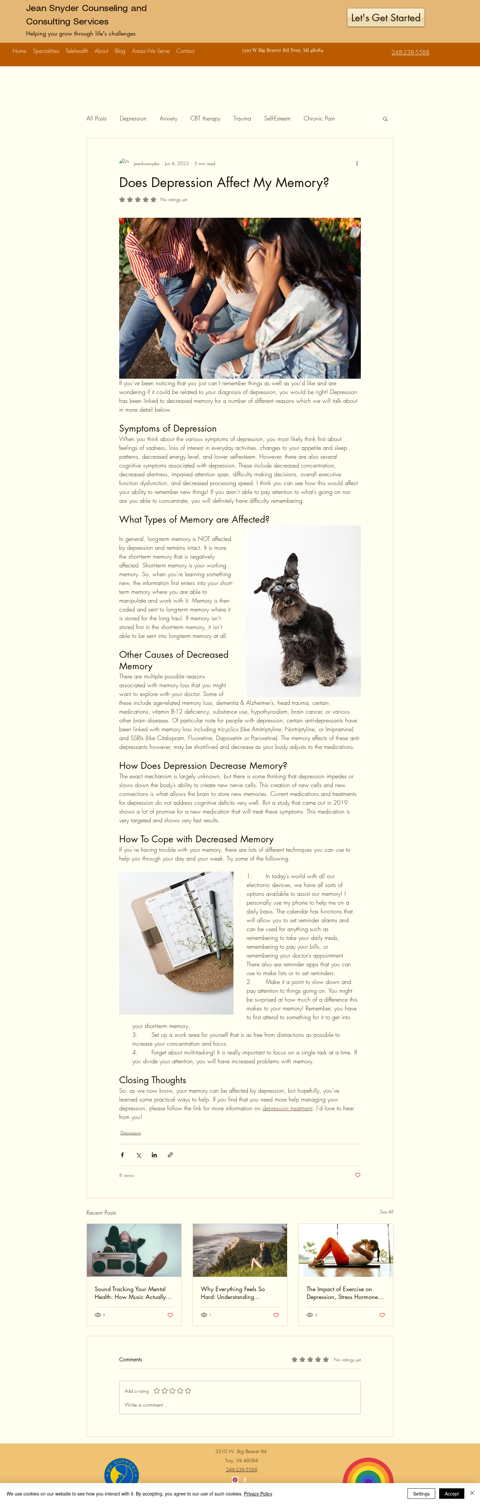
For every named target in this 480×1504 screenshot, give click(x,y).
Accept (452, 1493)
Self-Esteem (277, 118)
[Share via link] (170, 1155)
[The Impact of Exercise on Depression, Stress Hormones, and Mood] (346, 1250)
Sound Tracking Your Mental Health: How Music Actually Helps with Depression (130, 1293)
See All (386, 1212)
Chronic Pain (319, 118)
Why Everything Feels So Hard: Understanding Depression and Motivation (235, 1293)
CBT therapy (205, 118)
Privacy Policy (258, 1493)
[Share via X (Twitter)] (138, 1155)
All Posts (97, 118)
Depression (133, 118)
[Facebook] (245, 1480)
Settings (421, 1493)
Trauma (242, 118)
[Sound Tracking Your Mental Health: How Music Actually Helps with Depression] (134, 1250)
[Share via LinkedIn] (154, 1155)
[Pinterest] (235, 1480)
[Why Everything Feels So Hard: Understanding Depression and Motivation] (240, 1250)
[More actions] (357, 163)
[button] (46, 48)
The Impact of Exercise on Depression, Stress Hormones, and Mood (344, 1293)
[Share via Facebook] (122, 1155)
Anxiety (168, 118)
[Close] (472, 1493)
